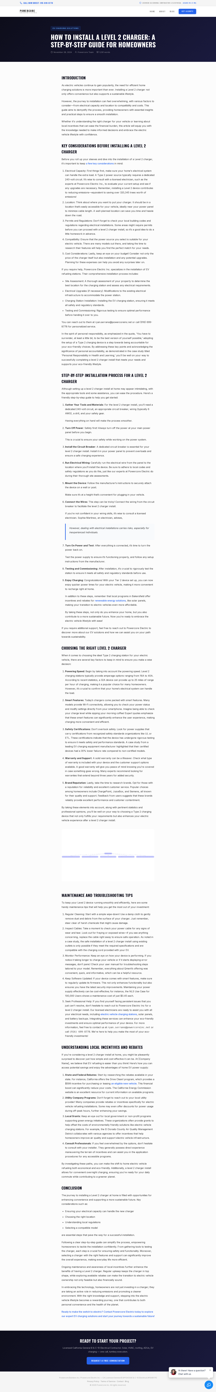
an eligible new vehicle (124, 1083)
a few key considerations (100, 163)
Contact (120, 1381)
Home (152, 11)
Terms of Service (108, 1381)
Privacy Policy (93, 1381)
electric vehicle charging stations (119, 1014)
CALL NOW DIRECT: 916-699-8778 (38, 2)
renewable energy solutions (110, 600)
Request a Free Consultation (108, 1360)
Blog (172, 11)
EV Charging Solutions (66, 28)
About (162, 11)
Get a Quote (187, 11)
